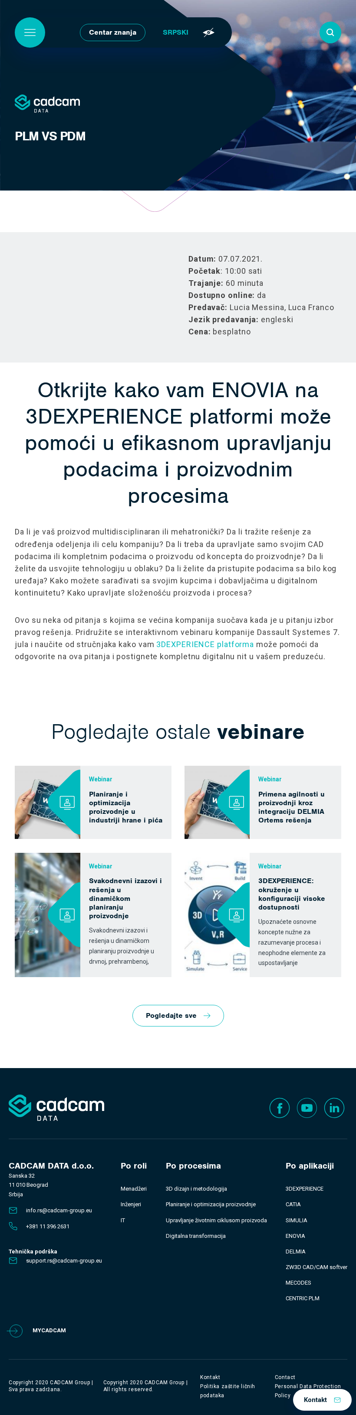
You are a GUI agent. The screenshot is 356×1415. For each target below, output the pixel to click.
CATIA (293, 1204)
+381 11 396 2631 (47, 1226)
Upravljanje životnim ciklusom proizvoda (216, 1220)
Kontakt (315, 1400)
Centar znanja (112, 32)
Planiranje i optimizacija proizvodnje (211, 1204)
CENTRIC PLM (303, 1298)
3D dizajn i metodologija (196, 1188)
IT (123, 1220)
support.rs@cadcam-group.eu (64, 1260)
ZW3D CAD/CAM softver (316, 1267)
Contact (285, 1377)
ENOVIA (295, 1236)
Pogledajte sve (171, 1015)
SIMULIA (296, 1220)
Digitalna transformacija (196, 1236)
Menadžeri (134, 1188)
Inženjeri (131, 1204)
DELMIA (296, 1251)
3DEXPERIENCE (304, 1188)
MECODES (298, 1282)
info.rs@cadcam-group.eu (59, 1210)
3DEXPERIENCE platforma (205, 644)
